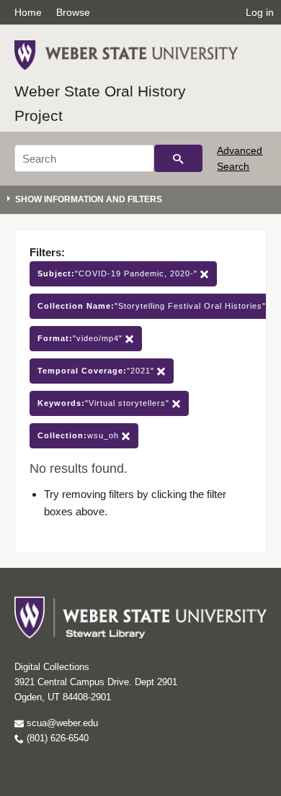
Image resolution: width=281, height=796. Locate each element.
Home (28, 12)
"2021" (97, 370)
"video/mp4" (81, 338)
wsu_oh (79, 435)
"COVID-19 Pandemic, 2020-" (118, 273)
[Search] (178, 158)
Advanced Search (239, 158)
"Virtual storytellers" (104, 403)
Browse (73, 12)
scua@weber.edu (61, 723)
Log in (260, 12)
